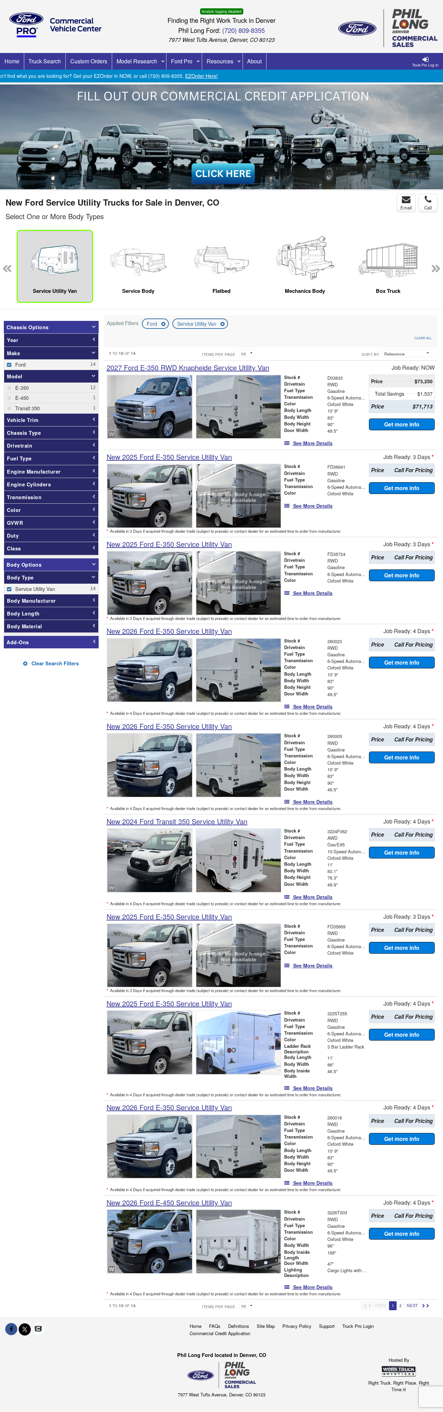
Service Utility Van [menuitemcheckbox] (34, 588)
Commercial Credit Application (220, 1333)
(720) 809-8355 (243, 30)
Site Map (266, 1326)
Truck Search (44, 61)
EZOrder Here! (201, 75)
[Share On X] (25, 1328)
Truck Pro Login (358, 1326)
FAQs (214, 1326)
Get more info (401, 424)
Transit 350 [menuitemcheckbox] (27, 408)
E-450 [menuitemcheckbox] (21, 397)
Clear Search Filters (54, 663)
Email (406, 207)
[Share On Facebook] (11, 1328)
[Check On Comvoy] (38, 1328)
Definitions (238, 1326)
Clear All (423, 337)
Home (195, 1326)
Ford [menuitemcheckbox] (20, 364)
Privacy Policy (296, 1326)
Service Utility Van (197, 323)
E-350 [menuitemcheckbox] (21, 387)
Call (428, 207)
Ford (153, 323)
